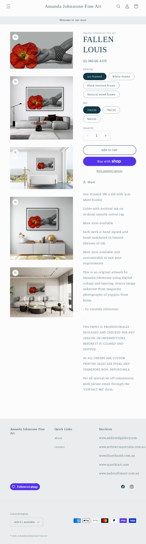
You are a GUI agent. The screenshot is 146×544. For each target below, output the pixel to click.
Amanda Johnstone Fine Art (32, 535)
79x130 (111, 110)
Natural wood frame (101, 94)
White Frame (121, 76)
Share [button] (91, 182)
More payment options (109, 170)
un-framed (94, 76)
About (58, 438)
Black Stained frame (101, 85)
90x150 (91, 118)
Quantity (88, 127)
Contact (60, 446)
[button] (8, 6)
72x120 (91, 110)
